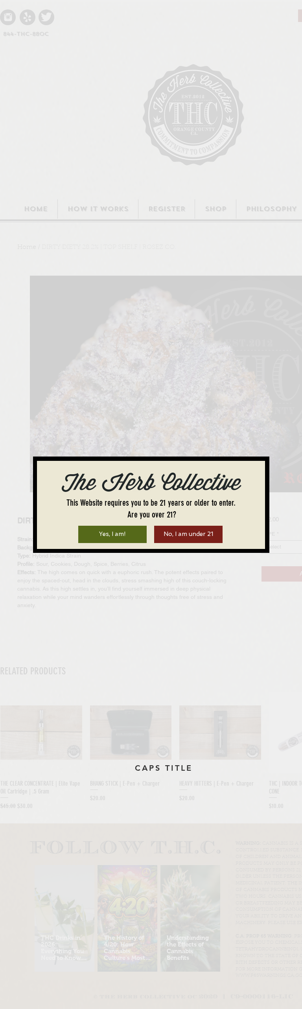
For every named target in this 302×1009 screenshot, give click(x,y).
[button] (112, 534)
